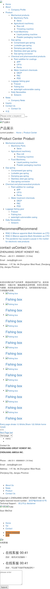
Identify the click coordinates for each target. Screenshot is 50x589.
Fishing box (19, 86)
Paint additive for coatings (25, 59)
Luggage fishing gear (20, 81)
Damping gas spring (23, 48)
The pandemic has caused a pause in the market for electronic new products (27, 240)
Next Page (4, 432)
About (8, 6)
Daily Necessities (18, 92)
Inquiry (9, 103)
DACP (19, 72)
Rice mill (20, 26)
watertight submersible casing (27, 89)
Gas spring (16, 39)
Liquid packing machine (27, 34)
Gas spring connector (23, 53)
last (11, 432)
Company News (18, 100)
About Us (10, 485)
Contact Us (10, 105)
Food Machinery (21, 31)
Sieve (19, 20)
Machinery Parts (21, 17)
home (43, 424)
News (8, 97)
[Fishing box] (12, 293)
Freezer (17, 83)
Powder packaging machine (29, 37)
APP (18, 61)
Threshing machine (25, 28)
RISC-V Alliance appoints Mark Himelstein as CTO (27, 233)
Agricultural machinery (23, 23)
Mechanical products (20, 15)
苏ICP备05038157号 (38, 500)
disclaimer (31, 503)
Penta (19, 67)
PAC (18, 75)
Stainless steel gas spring (25, 50)
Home (8, 4)
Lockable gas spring (23, 45)
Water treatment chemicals (25, 70)
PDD (19, 78)
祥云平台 (22, 503)
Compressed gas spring (24, 42)
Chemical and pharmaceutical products (28, 56)
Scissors (17, 94)
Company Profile (18, 9)
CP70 (19, 64)
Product (9, 12)
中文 (7, 111)
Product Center (30, 132)
